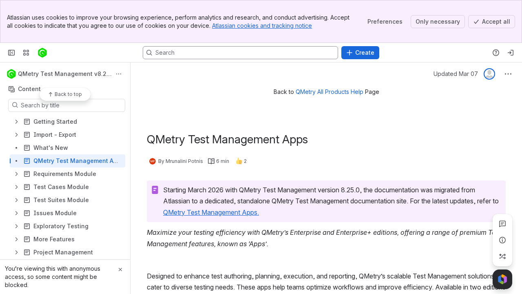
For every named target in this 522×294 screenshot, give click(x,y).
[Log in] (510, 52)
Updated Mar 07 (456, 73)
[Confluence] (42, 52)
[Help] (495, 52)
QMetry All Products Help (329, 91)
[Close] (120, 269)
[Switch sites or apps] (26, 52)
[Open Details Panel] (502, 240)
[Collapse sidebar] (11, 52)
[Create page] (502, 256)
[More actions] (119, 74)
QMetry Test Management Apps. (211, 212)
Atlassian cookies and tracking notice (262, 25)
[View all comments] (502, 223)
